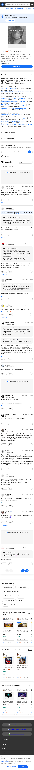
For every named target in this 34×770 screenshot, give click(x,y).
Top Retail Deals (19, 8)
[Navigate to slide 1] (15, 46)
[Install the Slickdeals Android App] (17, 729)
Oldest (20, 162)
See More (13, 605)
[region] (17, 762)
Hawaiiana (8, 305)
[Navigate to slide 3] (18, 46)
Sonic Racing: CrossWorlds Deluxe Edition (12, 124)
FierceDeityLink (9, 322)
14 (5, 51)
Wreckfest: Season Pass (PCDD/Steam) (22, 631)
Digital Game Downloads (10, 591)
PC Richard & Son (7, 674)
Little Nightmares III (6, 114)
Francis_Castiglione (11, 414)
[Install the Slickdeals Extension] (17, 724)
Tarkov (7, 511)
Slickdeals (3, 12)
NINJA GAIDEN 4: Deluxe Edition (10, 105)
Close (22, 766)
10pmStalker (8, 208)
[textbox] (14, 152)
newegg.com (12, 88)
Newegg (4, 710)
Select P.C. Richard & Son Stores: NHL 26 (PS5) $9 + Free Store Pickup (8, 666)
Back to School (9, 8)
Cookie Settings (11, 766)
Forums (9, 12)
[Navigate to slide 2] (17, 46)
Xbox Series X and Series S (10, 596)
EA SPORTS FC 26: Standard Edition (11, 91)
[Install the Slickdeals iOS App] (17, 734)
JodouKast (8, 430)
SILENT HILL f (4, 88)
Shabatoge (8, 494)
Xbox (5, 605)
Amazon (18, 674)
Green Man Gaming (21, 639)
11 (4, 677)
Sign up (6, 172)
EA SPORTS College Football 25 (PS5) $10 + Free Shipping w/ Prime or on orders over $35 (22, 666)
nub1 (6, 475)
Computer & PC (22, 587)
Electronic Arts (9, 600)
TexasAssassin (9, 186)
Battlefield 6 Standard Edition (9, 101)
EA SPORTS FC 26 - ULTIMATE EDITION (12, 95)
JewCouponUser (10, 243)
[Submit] (3, 166)
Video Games (8, 587)
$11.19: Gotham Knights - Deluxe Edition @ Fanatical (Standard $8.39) (8, 631)
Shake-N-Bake (9, 365)
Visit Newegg (17, 66)
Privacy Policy (4, 761)
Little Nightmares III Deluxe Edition (10, 118)
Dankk (7, 450)
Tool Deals (28, 8)
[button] (7, 51)
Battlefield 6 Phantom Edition (9, 98)
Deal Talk (14, 12)
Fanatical (5, 639)
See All (30, 613)
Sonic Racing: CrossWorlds (8, 121)
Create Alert (11, 20)
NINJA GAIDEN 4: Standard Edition (10, 108)
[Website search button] (28, 4)
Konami (20, 600)
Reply (10, 200)
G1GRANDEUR (9, 395)
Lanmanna (8, 547)
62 (19, 642)
